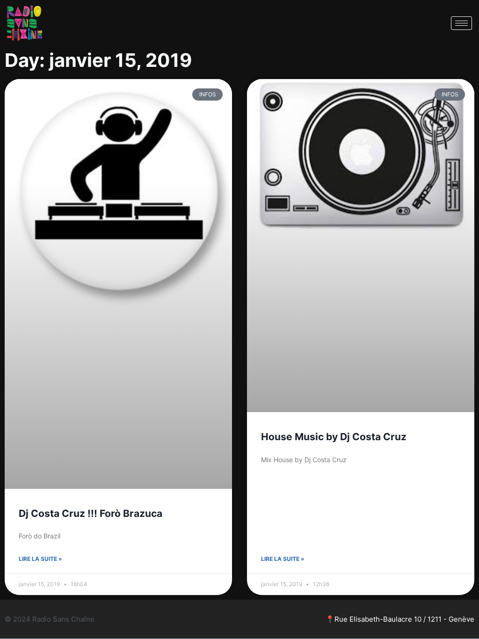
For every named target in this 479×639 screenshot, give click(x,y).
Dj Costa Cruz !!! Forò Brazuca (90, 513)
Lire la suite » (40, 558)
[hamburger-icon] (461, 23)
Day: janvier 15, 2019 (98, 60)
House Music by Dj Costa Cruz (333, 437)
